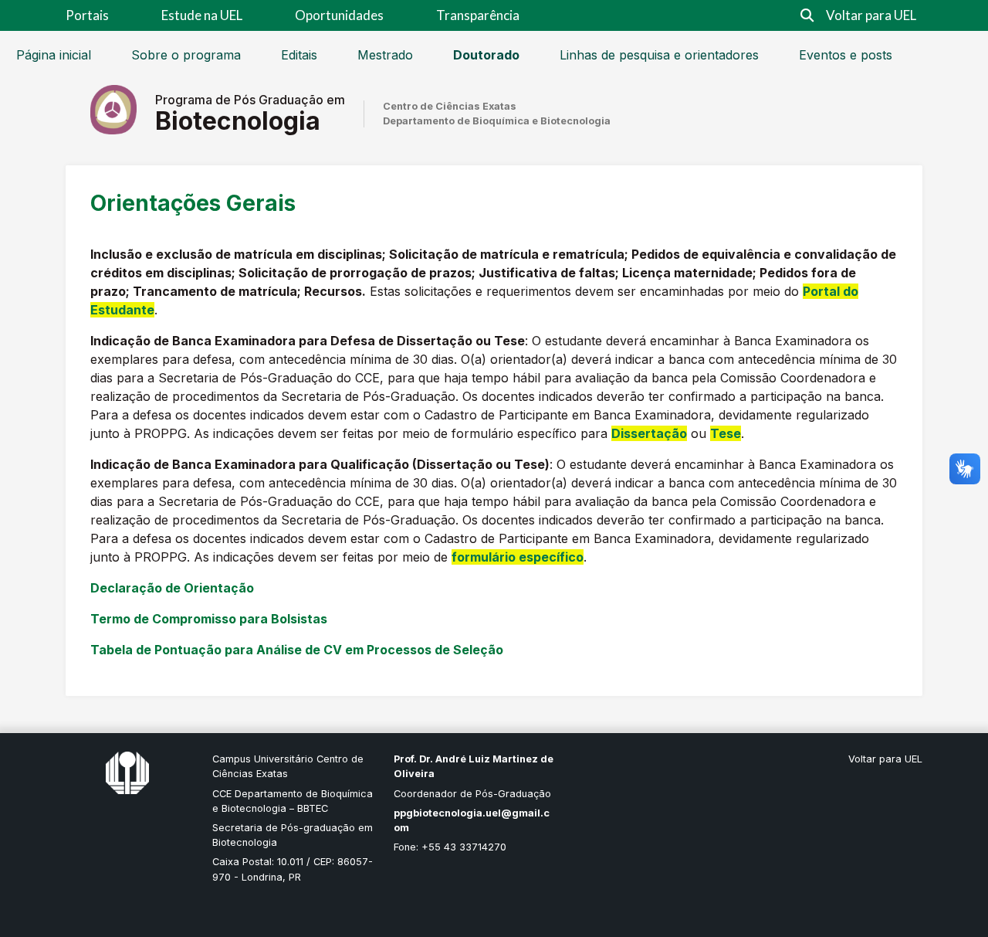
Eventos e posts (845, 55)
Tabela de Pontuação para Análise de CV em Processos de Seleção (296, 649)
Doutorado (486, 55)
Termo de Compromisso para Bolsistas (208, 618)
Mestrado (385, 55)
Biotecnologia (237, 121)
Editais (299, 55)
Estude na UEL (201, 15)
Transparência (477, 15)
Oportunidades (339, 15)
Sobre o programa (186, 55)
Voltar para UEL (871, 15)
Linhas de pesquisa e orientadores (659, 55)
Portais (87, 15)
